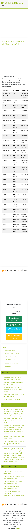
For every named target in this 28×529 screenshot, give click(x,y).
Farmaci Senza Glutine (15, 330)
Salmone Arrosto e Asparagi (12, 399)
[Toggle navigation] (3, 6)
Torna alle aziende (8, 76)
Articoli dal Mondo (10, 360)
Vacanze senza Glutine (11, 363)
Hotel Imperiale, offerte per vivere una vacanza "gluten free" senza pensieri (13, 389)
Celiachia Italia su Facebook (13, 357)
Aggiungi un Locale (14, 325)
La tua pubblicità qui (15, 306)
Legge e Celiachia (10, 350)
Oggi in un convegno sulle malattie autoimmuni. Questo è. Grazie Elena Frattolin (14, 443)
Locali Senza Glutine (14, 319)
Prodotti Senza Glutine (15, 337)
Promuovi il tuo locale (15, 312)
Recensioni (8, 366)
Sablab (18, 528)
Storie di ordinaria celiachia (13, 354)
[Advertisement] (14, 23)
